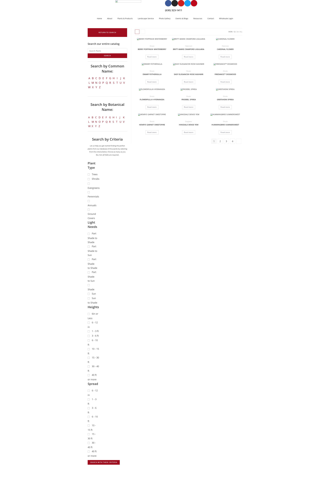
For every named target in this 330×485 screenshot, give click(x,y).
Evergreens (188, 121)
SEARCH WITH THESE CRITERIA (103, 462)
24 (237, 32)
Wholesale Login (226, 18)
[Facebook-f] (168, 3)
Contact (210, 18)
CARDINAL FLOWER (225, 49)
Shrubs (152, 46)
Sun (94, 293)
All (241, 32)
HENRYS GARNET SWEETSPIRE (152, 124)
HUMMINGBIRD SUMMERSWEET (225, 124)
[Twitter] (187, 3)
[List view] (143, 32)
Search (107, 56)
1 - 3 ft (95, 331)
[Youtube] (181, 3)
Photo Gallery (164, 18)
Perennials (188, 46)
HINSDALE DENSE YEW (188, 124)
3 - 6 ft (95, 335)
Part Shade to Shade (92, 238)
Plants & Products (125, 18)
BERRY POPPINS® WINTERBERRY (152, 49)
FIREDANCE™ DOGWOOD (225, 74)
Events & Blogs (182, 18)
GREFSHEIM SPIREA (225, 99)
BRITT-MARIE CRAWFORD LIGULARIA (188, 49)
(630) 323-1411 (173, 10)
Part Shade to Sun (92, 251)
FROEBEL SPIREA (189, 99)
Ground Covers (92, 216)
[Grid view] (137, 32)
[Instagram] (174, 3)
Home (99, 18)
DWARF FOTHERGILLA (152, 74)
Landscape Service (146, 18)
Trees (95, 174)
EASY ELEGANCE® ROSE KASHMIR (188, 74)
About (109, 18)
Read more (152, 57)
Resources (197, 18)
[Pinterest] (194, 3)
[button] (107, 32)
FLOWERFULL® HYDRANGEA (152, 99)
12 (234, 32)
